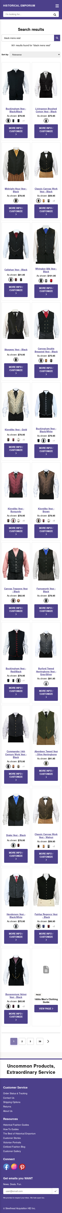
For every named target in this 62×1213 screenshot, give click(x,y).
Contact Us (8, 1097)
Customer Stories (12, 1137)
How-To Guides (11, 1129)
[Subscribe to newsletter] (55, 1191)
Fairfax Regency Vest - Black (46, 915)
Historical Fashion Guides (16, 1124)
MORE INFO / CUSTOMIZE (16, 129)
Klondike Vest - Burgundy (16, 510)
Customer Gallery (12, 1151)
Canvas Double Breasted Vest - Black (46, 350)
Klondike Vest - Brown (46, 510)
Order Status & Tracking (15, 1093)
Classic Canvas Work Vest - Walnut (46, 835)
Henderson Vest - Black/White (16, 915)
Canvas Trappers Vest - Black (16, 590)
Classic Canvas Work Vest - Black (46, 190)
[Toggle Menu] (56, 5)
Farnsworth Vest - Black (46, 590)
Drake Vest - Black (16, 835)
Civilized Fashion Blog (14, 1146)
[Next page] (48, 1041)
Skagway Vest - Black (16, 349)
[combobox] (27, 38)
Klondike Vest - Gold (16, 429)
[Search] (57, 38)
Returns (7, 1106)
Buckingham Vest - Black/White (46, 430)
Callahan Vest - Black (15, 269)
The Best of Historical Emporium (19, 1133)
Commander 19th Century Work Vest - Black (16, 754)
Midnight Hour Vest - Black (16, 190)
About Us (7, 1110)
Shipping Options (11, 1102)
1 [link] (13, 1041)
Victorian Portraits (12, 1142)
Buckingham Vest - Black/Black (16, 110)
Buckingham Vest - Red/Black (16, 670)
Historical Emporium (19, 5)
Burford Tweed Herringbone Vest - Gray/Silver (46, 671)
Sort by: (5, 54)
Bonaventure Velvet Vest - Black (16, 996)
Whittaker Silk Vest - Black (46, 270)
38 (40, 1041)
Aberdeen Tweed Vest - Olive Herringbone (46, 753)
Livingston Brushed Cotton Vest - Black (46, 110)
